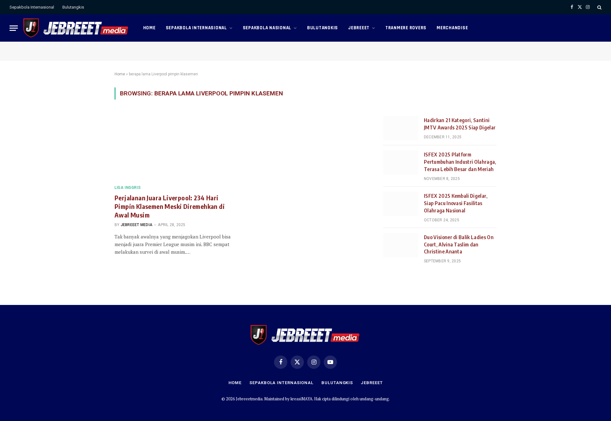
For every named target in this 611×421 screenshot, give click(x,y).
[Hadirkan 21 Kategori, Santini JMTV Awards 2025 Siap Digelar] (400, 128)
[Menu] (14, 28)
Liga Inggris (128, 187)
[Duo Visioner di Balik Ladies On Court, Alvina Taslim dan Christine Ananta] (400, 245)
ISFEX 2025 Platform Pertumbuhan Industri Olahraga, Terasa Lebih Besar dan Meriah (460, 161)
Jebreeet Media (136, 225)
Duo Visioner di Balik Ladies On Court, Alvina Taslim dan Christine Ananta (459, 244)
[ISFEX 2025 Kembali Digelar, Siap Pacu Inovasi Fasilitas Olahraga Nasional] (400, 204)
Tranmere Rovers (405, 28)
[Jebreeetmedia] (76, 28)
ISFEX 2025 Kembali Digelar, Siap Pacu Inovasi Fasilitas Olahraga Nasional (456, 203)
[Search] (598, 7)
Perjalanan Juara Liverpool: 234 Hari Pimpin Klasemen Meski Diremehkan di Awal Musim (170, 206)
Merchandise (452, 28)
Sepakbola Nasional (267, 28)
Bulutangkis (73, 7)
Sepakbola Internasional (32, 7)
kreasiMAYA (302, 399)
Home (149, 28)
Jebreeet (358, 28)
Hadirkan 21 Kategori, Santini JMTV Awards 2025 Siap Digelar (459, 124)
